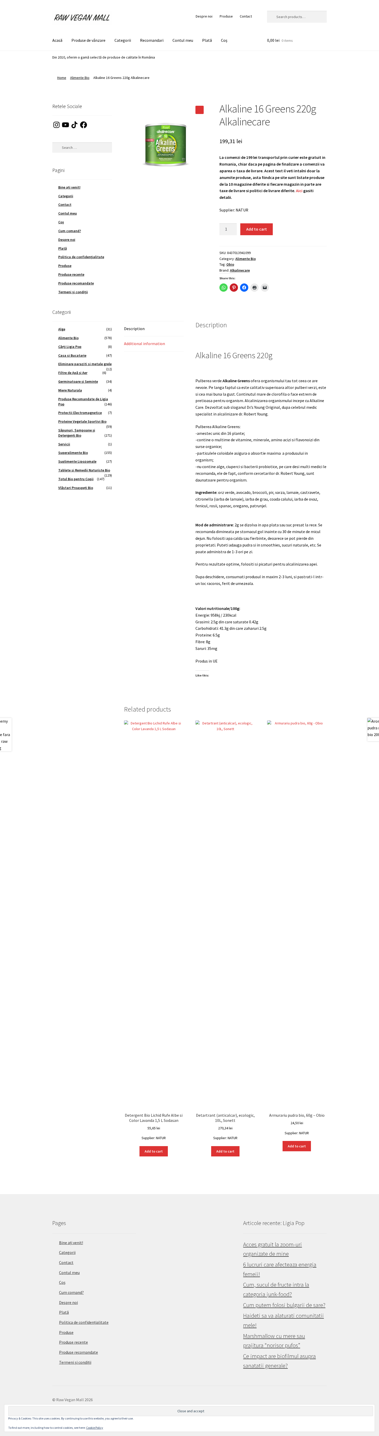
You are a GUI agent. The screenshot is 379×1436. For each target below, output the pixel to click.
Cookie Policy (94, 1428)
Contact (246, 16)
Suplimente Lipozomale (77, 461)
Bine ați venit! (69, 187)
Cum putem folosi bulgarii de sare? (284, 1305)
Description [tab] (134, 328)
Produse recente (71, 274)
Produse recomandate (76, 283)
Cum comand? (69, 231)
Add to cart (256, 229)
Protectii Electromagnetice (80, 412)
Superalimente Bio (73, 452)
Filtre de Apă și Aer (72, 372)
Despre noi (204, 16)
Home (61, 77)
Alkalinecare (240, 270)
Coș (224, 40)
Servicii (64, 444)
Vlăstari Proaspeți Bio (75, 487)
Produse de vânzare (88, 40)
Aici (299, 190)
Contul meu (182, 40)
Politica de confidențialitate (81, 257)
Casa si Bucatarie (72, 355)
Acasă (57, 40)
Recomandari (151, 40)
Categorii (122, 40)
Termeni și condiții (73, 292)
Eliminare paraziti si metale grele (85, 364)
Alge (61, 329)
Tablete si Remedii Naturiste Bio (84, 470)
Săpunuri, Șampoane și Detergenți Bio (76, 433)
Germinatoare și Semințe (78, 381)
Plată (207, 40)
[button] (199, 110)
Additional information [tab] (144, 343)
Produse (226, 16)
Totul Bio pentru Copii (76, 479)
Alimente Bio (79, 77)
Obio (230, 264)
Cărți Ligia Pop (69, 346)
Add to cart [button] (154, 1151)
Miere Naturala (70, 390)
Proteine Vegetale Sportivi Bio (82, 421)
